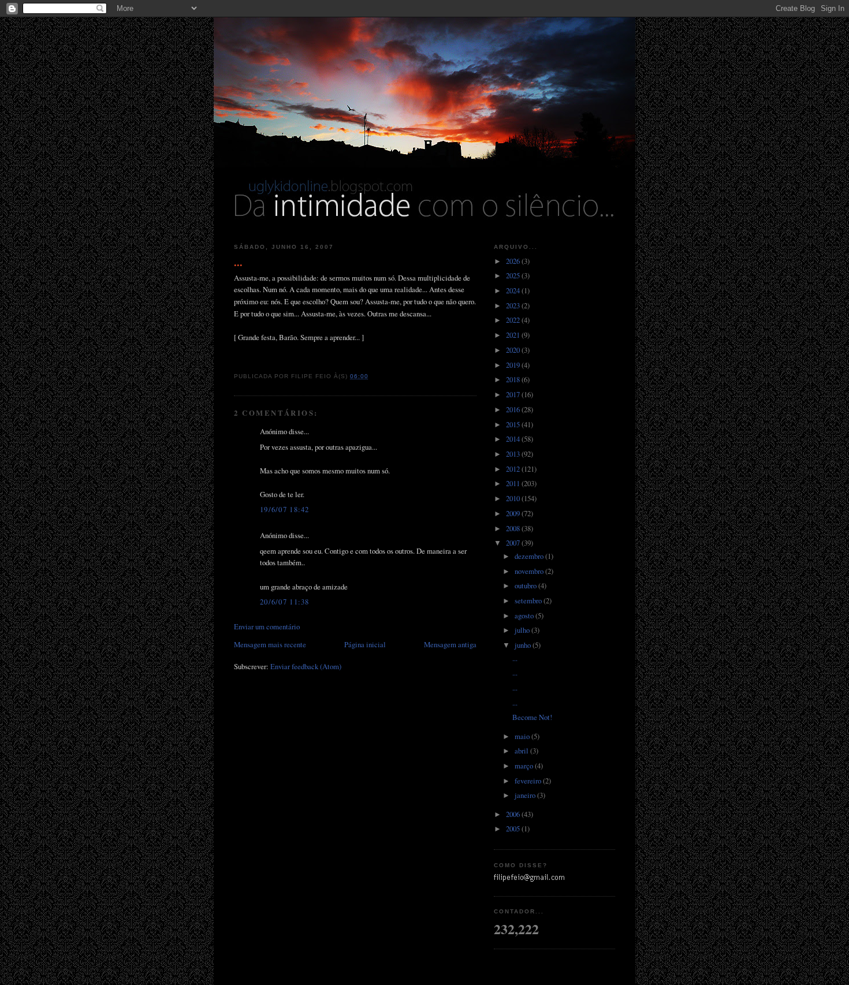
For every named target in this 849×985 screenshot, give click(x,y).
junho (524, 645)
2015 (514, 424)
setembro (529, 600)
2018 (514, 379)
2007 (514, 543)
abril (522, 750)
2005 (514, 828)
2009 (514, 513)
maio (523, 736)
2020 (514, 350)
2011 (514, 483)
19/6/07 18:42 (285, 509)
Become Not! (532, 717)
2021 (514, 335)
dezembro (530, 556)
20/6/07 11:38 (285, 601)
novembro (530, 571)
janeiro (526, 795)
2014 (514, 439)
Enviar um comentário (267, 626)
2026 (514, 261)
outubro (526, 585)
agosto (525, 615)
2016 (514, 409)
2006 (514, 814)
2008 (514, 528)
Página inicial (365, 644)
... (238, 262)
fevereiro (529, 780)
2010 (514, 498)
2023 (514, 305)
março (525, 765)
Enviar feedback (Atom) (305, 666)
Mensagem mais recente (270, 644)
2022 (514, 320)
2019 (514, 365)
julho (523, 630)
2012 (514, 469)
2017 (514, 394)
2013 (514, 454)
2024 (514, 290)
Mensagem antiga (450, 644)
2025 (514, 275)
